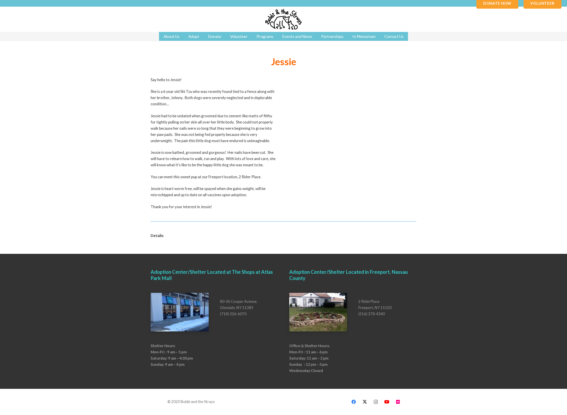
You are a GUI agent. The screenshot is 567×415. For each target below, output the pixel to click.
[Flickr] (398, 401)
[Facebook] (353, 401)
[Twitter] (364, 401)
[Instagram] (375, 401)
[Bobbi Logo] (283, 19)
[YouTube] (386, 401)
